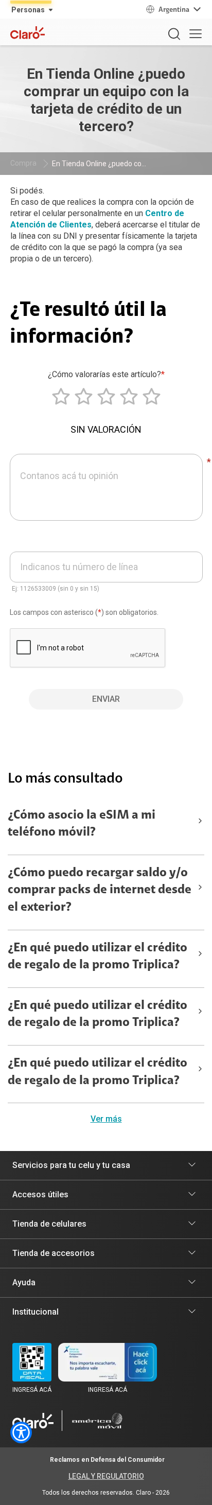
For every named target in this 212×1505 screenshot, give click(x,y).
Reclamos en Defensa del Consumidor (107, 1459)
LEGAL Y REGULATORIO (106, 1476)
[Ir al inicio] (33, 1420)
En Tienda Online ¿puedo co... (99, 164)
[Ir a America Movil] (97, 1420)
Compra (23, 163)
